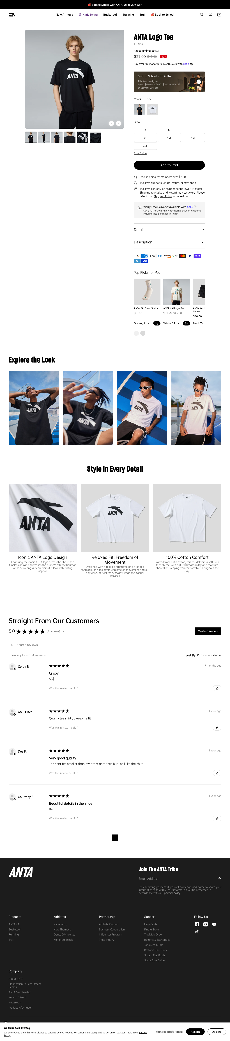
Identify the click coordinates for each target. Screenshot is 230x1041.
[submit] (218, 878)
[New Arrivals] (71, 14)
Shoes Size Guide (154, 955)
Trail (11, 939)
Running (14, 934)
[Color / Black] (139, 109)
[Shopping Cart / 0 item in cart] (219, 14)
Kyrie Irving (60, 924)
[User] (210, 14)
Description (143, 242)
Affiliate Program (109, 924)
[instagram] (205, 923)
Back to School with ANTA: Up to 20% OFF (117, 4)
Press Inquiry (106, 939)
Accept (195, 1031)
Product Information (20, 1007)
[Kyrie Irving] (96, 15)
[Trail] (143, 14)
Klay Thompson (63, 929)
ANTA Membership (20, 992)
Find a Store (151, 929)
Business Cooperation (112, 929)
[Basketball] (116, 14)
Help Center (151, 924)
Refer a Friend (17, 997)
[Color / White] (152, 109)
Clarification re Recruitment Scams (25, 985)
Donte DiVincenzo (64, 934)
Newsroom (15, 1002)
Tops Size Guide (153, 944)
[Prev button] (118, 123)
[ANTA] (12, 14)
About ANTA (16, 978)
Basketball (15, 929)
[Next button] (111, 123)
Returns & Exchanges (157, 939)
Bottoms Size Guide (156, 950)
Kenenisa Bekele (63, 939)
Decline (217, 1031)
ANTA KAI (14, 924)
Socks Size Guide (154, 960)
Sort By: (190, 655)
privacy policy (172, 893)
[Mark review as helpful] (217, 688)
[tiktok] (197, 931)
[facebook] (197, 923)
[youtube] (214, 923)
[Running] (132, 14)
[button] (195, 206)
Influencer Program (110, 934)
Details (139, 230)
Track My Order (153, 934)
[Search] (202, 14)
